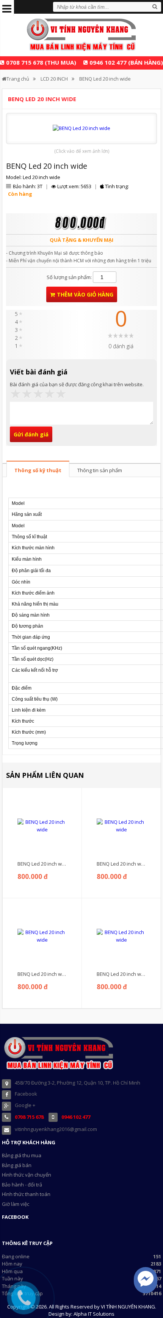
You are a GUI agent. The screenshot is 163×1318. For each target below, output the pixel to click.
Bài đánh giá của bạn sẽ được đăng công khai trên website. (77, 384)
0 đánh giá (120, 346)
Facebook (26, 1093)
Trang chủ (17, 78)
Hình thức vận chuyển (26, 1174)
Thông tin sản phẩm (99, 470)
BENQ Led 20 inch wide (105, 78)
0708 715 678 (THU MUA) (41, 62)
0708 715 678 (29, 1116)
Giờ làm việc (15, 1204)
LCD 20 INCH (54, 78)
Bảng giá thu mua (21, 1155)
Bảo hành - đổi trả (22, 1184)
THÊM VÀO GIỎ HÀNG (85, 294)
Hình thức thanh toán (26, 1194)
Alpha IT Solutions (94, 1313)
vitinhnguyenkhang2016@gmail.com (56, 1129)
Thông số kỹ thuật (37, 470)
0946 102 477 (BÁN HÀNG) (126, 62)
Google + (25, 1105)
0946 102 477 (75, 1116)
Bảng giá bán (16, 1165)
